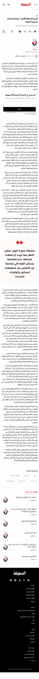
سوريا (34, 475)
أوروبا (33, 613)
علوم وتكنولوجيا (30, 595)
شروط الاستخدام (30, 654)
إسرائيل (26, 475)
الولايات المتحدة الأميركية (27, 617)
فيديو (33, 629)
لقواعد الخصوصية (10, 112)
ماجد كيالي (35, 49)
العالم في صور (30, 635)
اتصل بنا (32, 660)
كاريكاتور (32, 632)
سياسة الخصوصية (29, 657)
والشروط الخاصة (32, 114)
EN (9, 4)
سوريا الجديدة (10, 481)
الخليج (33, 607)
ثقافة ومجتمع (30, 588)
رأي (37, 15)
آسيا (33, 620)
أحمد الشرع (22, 481)
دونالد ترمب (33, 481)
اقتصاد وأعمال (30, 592)
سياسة (33, 585)
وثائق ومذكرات (30, 598)
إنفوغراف (32, 639)
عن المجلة (32, 648)
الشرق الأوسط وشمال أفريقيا (26, 610)
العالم (33, 623)
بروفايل (33, 601)
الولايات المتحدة (15, 475)
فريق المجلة (31, 651)
